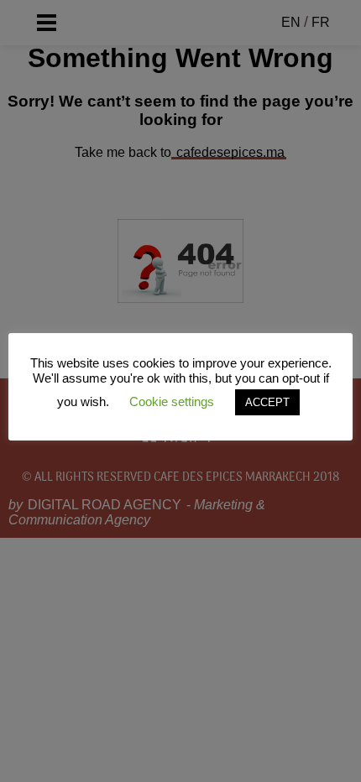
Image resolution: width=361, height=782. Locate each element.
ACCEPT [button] (267, 402)
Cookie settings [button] (171, 401)
